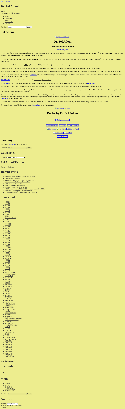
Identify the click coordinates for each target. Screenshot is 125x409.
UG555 (7, 219)
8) (10, 64)
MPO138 (7, 263)
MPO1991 (8, 233)
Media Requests (62, 49)
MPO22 (7, 228)
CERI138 (8, 330)
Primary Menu (5, 13)
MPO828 (7, 267)
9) (30, 64)
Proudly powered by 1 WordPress (11, 405)
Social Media (9, 22)
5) (42, 55)
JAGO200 (8, 256)
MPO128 (7, 262)
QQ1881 (7, 290)
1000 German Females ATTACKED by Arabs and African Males (25, 189)
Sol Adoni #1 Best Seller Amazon (15, 185)
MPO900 (7, 241)
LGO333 (7, 293)
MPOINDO (8, 279)
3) (98, 53)
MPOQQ (7, 270)
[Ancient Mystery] (73, 125)
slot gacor (8, 314)
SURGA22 (8, 342)
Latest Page (36, 105)
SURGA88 (8, 350)
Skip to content (15, 13)
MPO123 (7, 260)
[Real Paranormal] (52, 125)
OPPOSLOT (9, 286)
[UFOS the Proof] (72, 129)
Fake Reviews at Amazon (13, 178)
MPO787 (7, 269)
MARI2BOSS (9, 307)
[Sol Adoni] (62, 37)
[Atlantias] (62, 125)
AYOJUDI (8, 295)
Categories (4, 157)
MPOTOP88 (9, 276)
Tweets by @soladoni (7, 167)
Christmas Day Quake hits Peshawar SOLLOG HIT (21, 192)
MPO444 (7, 244)
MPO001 (7, 235)
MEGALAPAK (10, 304)
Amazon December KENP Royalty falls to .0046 (20, 176)
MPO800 (7, 209)
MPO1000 (8, 248)
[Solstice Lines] (58, 133)
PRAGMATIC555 (10, 218)
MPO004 (7, 253)
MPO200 (7, 251)
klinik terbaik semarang (12, 320)
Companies (8, 18)
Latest (6, 20)
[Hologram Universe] (62, 120)
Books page (91, 83)
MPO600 (7, 239)
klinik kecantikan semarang (13, 318)
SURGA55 (8, 346)
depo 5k (7, 311)
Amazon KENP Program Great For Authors (18, 191)
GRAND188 (9, 300)
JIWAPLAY (8, 297)
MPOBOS (8, 223)
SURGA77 (8, 348)
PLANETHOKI (10, 309)
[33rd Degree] (51, 129)
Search (3, 11)
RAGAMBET (9, 284)
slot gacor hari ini (10, 316)
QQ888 (7, 335)
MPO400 (7, 237)
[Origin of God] (62, 136)
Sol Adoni (8, 23)
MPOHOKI (8, 281)
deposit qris (8, 321)
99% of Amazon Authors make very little (17, 182)
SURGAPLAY (9, 357)
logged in (12, 144)
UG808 (7, 221)
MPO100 (7, 202)
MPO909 (7, 242)
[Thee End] (68, 133)
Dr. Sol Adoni (10, 6)
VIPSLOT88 (9, 302)
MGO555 (8, 288)
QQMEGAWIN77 (10, 337)
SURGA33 (8, 344)
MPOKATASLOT (10, 274)
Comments (10, 389)
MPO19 (7, 226)
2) (27, 53)
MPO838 (7, 265)
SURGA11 (8, 341)
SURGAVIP (8, 355)
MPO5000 (8, 249)
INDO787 (8, 291)
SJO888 (7, 327)
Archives (3, 404)
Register (7, 383)
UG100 (7, 214)
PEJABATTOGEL (11, 325)
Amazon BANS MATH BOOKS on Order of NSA (21, 180)
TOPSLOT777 (9, 332)
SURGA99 (8, 351)
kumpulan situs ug (10, 313)
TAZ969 (7, 328)
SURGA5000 (9, 353)
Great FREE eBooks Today (13, 183)
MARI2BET (9, 306)
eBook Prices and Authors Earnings (16, 187)
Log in (7, 385)
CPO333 (7, 283)
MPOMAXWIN (10, 272)
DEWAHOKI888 (10, 339)
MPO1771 (8, 230)
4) (20, 55)
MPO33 (7, 246)
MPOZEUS (8, 277)
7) (100, 58)
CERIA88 (8, 299)
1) (10, 53)
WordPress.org (9, 390)
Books (7, 16)
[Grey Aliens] (61, 129)
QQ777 (7, 334)
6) (38, 58)
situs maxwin (9, 323)
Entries (8, 387)
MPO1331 (8, 232)
